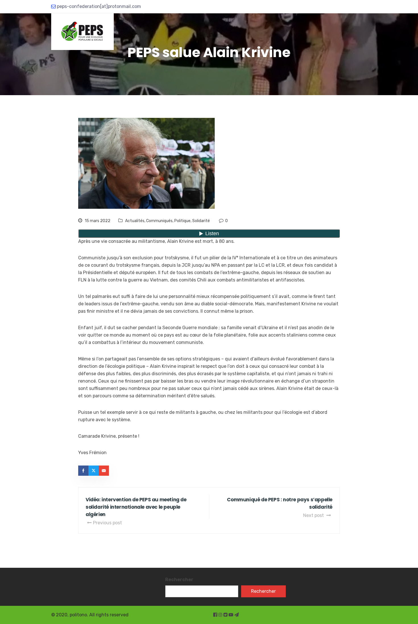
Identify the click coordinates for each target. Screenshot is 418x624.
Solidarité (201, 220)
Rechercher (179, 579)
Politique (182, 220)
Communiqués (159, 220)
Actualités (134, 220)
